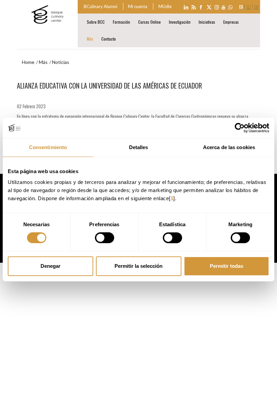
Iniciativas (207, 22)
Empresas (231, 22)
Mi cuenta (137, 6)
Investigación (180, 22)
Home (28, 62)
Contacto (108, 39)
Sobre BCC (96, 22)
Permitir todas (226, 266)
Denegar (50, 266)
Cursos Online (149, 22)
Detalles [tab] (138, 147)
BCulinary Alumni (100, 6)
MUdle (165, 6)
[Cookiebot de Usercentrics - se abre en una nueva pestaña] (239, 128)
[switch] (104, 237)
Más (90, 39)
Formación (121, 22)
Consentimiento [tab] (48, 147)
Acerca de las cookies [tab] (229, 147)
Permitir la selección (138, 266)
